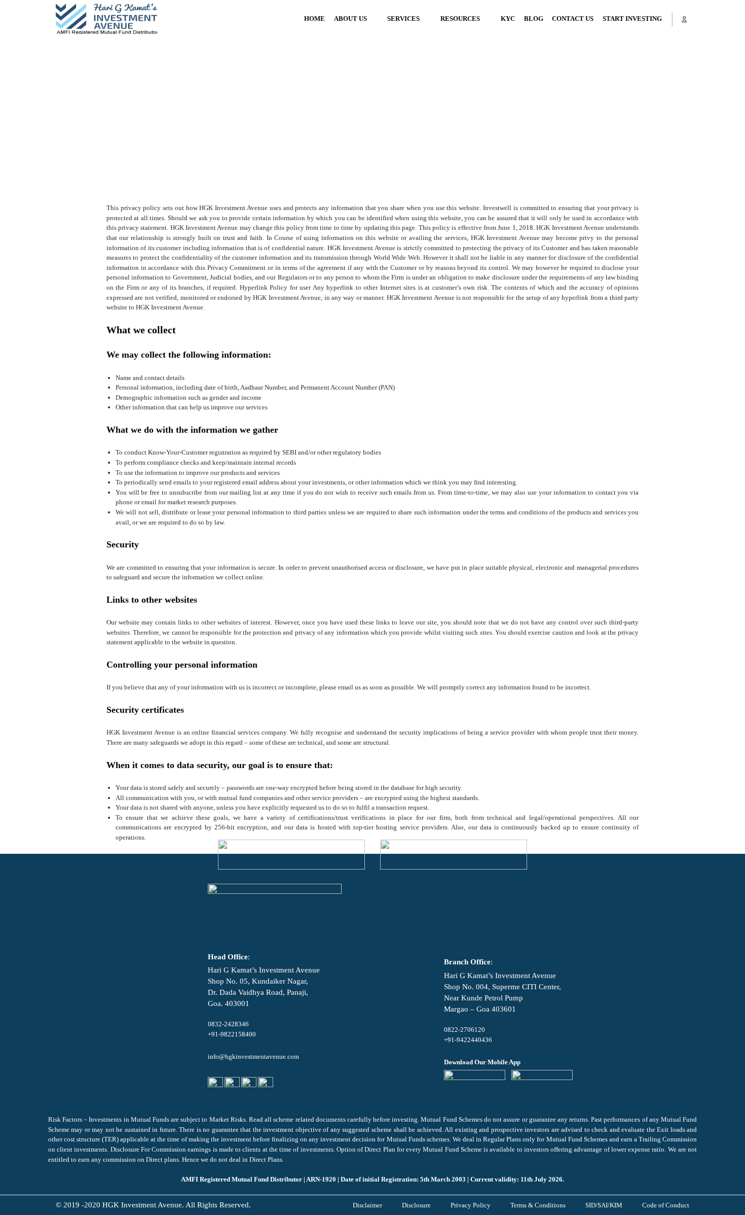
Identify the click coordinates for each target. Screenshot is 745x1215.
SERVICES (403, 18)
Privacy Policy (471, 1205)
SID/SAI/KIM (603, 1205)
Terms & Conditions (538, 1205)
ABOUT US (350, 18)
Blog (533, 18)
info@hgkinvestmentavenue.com (253, 1056)
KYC (508, 18)
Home (314, 18)
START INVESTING (632, 18)
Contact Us (572, 18)
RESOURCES (460, 18)
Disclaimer (367, 1205)
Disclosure (416, 1205)
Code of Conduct (665, 1205)
